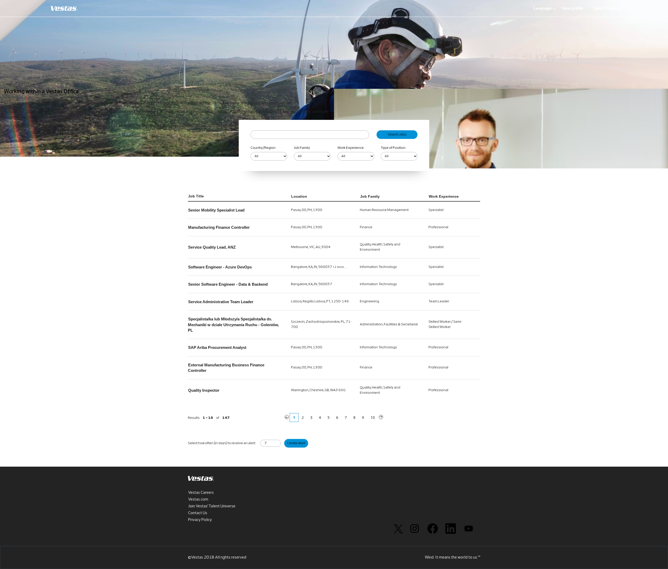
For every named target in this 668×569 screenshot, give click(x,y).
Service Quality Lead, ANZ (212, 247)
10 (373, 417)
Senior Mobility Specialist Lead (216, 210)
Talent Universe (607, 8)
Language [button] (543, 8)
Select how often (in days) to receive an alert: (222, 443)
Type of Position (393, 148)
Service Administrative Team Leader (220, 302)
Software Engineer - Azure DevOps (220, 267)
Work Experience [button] (444, 196)
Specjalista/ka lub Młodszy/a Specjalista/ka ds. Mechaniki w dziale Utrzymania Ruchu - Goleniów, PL (233, 324)
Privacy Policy (200, 520)
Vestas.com (198, 499)
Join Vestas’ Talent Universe (211, 506)
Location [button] (299, 196)
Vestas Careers (201, 493)
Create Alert (296, 443)
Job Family (302, 148)
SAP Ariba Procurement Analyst (217, 347)
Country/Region (263, 148)
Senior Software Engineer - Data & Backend (228, 284)
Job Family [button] (370, 196)
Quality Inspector (203, 390)
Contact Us (197, 513)
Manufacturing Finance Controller (219, 227)
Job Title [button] (196, 196)
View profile (572, 8)
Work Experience (350, 148)
